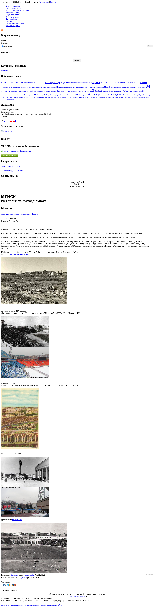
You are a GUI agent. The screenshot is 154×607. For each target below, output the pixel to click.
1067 (124, 82)
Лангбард (105, 91)
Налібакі (42, 91)
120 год (81, 91)
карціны (118, 87)
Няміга (59, 87)
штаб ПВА (37, 97)
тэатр (143, 82)
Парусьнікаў (74, 91)
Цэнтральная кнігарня (75, 82)
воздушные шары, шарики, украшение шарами (20, 605)
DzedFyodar (29, 575)
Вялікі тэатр (71, 95)
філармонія (68, 87)
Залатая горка (141, 87)
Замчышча (43, 87)
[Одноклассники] (10, 585)
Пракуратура (147, 95)
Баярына (89, 91)
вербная (48, 91)
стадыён (15, 97)
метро (87, 87)
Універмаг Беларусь (84, 97)
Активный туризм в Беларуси (13, 171)
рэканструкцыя (17, 91)
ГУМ (10, 91)
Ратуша (3, 97)
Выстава (112, 87)
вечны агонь (134, 91)
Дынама (4, 71)
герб (111, 82)
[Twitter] (7, 585)
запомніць (7, 46)
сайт (63, 87)
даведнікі (92, 87)
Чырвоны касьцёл (115, 91)
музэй (96, 82)
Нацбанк (9, 97)
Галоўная (5, 214)
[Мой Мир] (13, 585)
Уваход (53, 2)
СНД (69, 97)
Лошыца (113, 94)
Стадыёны (25, 214)
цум (37, 94)
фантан (149, 82)
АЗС (74, 87)
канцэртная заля (45, 97)
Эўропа (64, 82)
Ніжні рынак (52, 87)
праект (24, 91)
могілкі (137, 82)
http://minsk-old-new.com (19, 254)
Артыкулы (14, 214)
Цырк (21, 82)
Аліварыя (128, 95)
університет (83, 95)
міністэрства (57, 97)
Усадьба (31, 97)
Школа (107, 82)
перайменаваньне (35, 91)
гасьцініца (52, 82)
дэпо (52, 97)
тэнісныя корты (40, 82)
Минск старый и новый (10, 166)
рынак (116, 97)
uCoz (60, 605)
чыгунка (29, 94)
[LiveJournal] (5, 585)
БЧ (148, 86)
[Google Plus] (15, 585)
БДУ (102, 82)
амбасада (64, 97)
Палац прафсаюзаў (29, 82)
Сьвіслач (116, 82)
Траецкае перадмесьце (30, 87)
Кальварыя (75, 97)
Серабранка (101, 97)
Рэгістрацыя (44, 2)
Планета (121, 97)
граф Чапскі (103, 95)
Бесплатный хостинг (49, 605)
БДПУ (77, 95)
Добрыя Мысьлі (87, 82)
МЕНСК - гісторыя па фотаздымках (20, 146)
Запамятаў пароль (74, 47)
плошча (128, 87)
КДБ (3, 82)
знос (28, 91)
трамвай (20, 97)
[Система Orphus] (8, 121)
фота (85, 91)
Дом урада (137, 94)
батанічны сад (145, 97)
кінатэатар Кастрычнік (17, 95)
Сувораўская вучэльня (63, 91)
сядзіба (141, 91)
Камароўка (94, 97)
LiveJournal (7, 131)
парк (121, 94)
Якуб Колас (10, 99)
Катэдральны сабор (6, 87)
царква (133, 87)
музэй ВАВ (4, 91)
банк (121, 82)
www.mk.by (17, 520)
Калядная (53, 91)
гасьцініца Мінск (102, 87)
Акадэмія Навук (45, 95)
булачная (3, 99)
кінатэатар (94, 94)
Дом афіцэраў (131, 82)
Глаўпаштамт (127, 91)
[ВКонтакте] (2, 585)
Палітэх (26, 97)
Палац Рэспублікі (12, 82)
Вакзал (97, 90)
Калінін (124, 87)
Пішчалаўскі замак (135, 97)
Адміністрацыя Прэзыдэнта (58, 95)
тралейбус (127, 97)
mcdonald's (80, 87)
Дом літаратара (109, 97)
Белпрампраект (5, 95)
